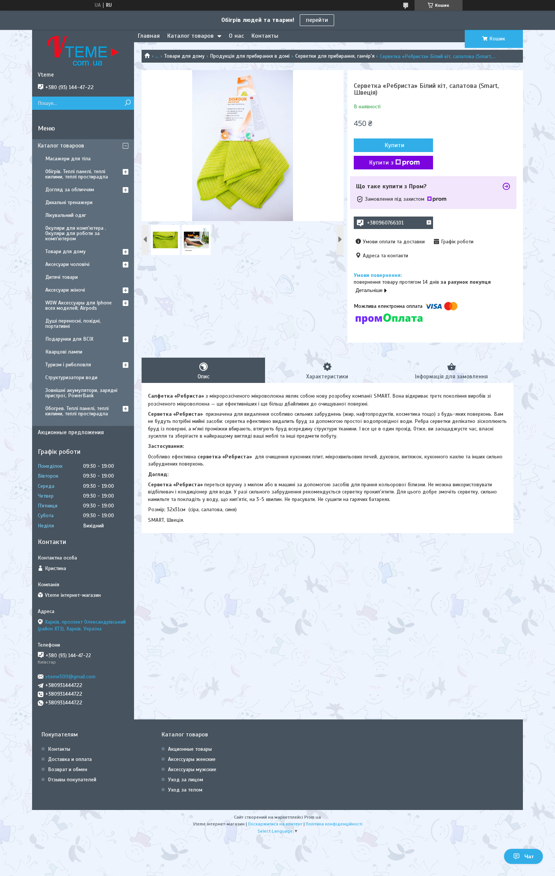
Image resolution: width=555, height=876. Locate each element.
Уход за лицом (185, 779)
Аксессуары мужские (192, 769)
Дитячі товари (61, 277)
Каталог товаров (190, 36)
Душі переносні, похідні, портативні (73, 323)
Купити (394, 145)
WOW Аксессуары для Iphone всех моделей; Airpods (78, 305)
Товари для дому (184, 56)
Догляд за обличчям (69, 189)
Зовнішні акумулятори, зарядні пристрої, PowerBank (81, 393)
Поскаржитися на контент (275, 824)
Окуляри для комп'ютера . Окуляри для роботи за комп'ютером (75, 233)
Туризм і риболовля (68, 364)
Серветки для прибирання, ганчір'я (335, 56)
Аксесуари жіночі (65, 290)
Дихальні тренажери (68, 202)
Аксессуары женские (192, 759)
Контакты (264, 36)
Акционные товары (190, 749)
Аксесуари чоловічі (67, 264)
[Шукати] (127, 103)
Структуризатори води (71, 377)
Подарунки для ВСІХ (69, 339)
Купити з (381, 162)
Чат (529, 856)
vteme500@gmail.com (70, 676)
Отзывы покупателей (72, 779)
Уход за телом (185, 790)
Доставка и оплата (70, 759)
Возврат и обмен (67, 769)
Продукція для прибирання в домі (250, 56)
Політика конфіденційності (334, 824)
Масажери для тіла (68, 158)
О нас (236, 36)
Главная (149, 36)
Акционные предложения (71, 432)
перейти (317, 20)
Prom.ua (312, 817)
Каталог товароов (61, 145)
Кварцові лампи (63, 352)
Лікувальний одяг (65, 215)
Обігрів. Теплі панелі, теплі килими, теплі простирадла (76, 174)
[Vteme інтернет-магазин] (83, 50)
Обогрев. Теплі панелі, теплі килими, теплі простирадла (77, 411)
